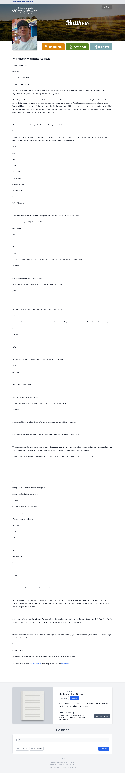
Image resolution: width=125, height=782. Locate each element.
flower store (65, 663)
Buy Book (74, 698)
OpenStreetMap (64, 767)
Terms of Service (67, 764)
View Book (63, 698)
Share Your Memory (102, 716)
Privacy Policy (57, 764)
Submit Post (104, 749)
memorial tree (36, 663)
